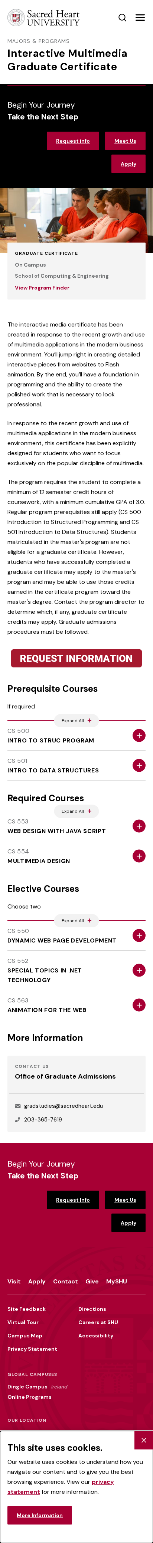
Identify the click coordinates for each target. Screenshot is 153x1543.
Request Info (73, 1200)
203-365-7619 (43, 1119)
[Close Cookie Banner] (143, 1440)
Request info (73, 141)
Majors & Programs (38, 41)
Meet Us (125, 141)
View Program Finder (42, 287)
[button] (140, 17)
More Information (40, 1515)
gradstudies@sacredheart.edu (63, 1106)
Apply (128, 163)
